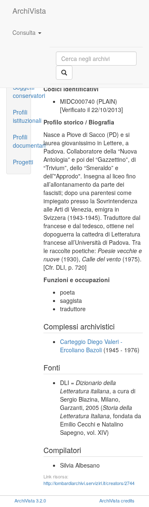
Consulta (24, 32)
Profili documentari (22, 141)
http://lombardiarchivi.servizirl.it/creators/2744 (89, 483)
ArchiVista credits (117, 500)
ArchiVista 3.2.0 (30, 500)
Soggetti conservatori (22, 91)
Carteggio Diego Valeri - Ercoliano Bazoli (91, 345)
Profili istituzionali (22, 116)
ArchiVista (29, 10)
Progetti (22, 162)
